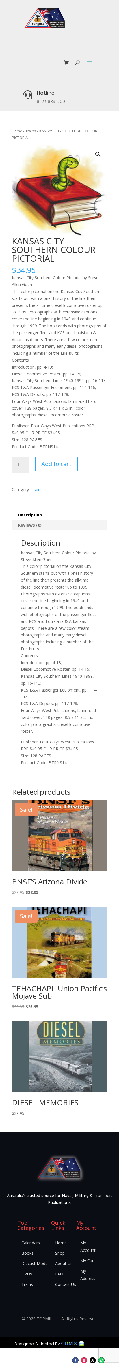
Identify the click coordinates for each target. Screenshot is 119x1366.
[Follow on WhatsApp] (101, 1360)
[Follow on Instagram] (84, 1360)
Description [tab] (30, 515)
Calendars (30, 1242)
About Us (63, 1263)
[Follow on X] (93, 1360)
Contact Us (65, 1284)
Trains (30, 131)
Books (27, 1253)
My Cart (87, 1260)
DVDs (26, 1274)
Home (17, 131)
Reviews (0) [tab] (30, 525)
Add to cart (56, 464)
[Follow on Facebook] (75, 1360)
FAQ (59, 1274)
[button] (98, 154)
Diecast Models (36, 1263)
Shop (60, 1253)
